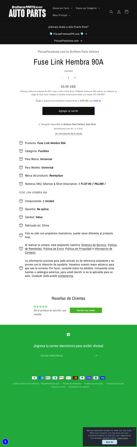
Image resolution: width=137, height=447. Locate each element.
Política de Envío (53, 249)
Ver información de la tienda (68, 133)
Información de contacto (79, 386)
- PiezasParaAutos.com (49, 383)
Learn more (122, 438)
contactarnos (65, 276)
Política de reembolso (72, 383)
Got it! (109, 442)
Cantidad (68, 70)
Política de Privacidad (78, 249)
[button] (62, 8)
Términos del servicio (115, 383)
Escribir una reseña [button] (86, 310)
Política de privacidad (94, 383)
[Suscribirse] (96, 356)
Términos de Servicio (93, 245)
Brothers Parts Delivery (29, 383)
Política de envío (58, 386)
